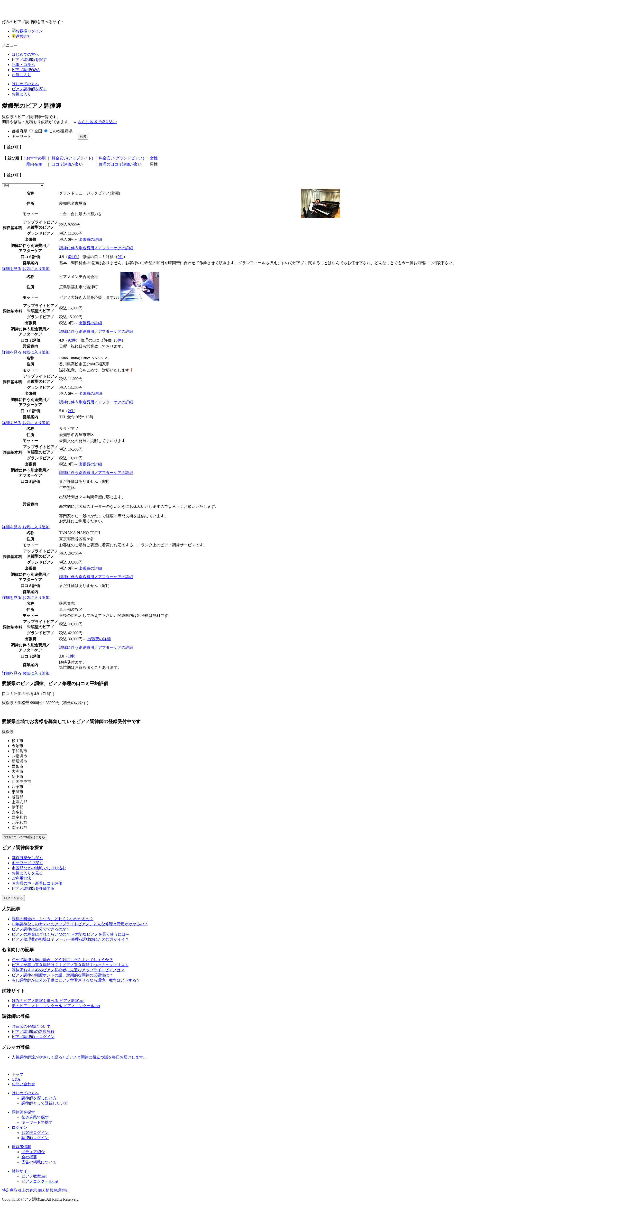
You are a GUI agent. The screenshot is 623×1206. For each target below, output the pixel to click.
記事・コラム (23, 65)
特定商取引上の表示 (19, 1190)
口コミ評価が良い (67, 164)
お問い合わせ (23, 1084)
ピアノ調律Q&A (26, 70)
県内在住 (34, 164)
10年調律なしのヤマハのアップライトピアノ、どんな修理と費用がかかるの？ (80, 924)
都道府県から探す (27, 858)
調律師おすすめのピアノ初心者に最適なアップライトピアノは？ (68, 970)
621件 (73, 257)
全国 (38, 131)
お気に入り (21, 75)
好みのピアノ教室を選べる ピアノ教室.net (48, 1001)
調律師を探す (23, 1112)
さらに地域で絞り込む (97, 122)
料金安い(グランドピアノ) (121, 158)
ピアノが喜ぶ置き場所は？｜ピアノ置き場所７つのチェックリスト (70, 965)
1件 (71, 656)
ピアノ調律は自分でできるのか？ (41, 929)
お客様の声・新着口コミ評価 (37, 883)
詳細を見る (11, 269)
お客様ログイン (29, 31)
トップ (17, 1074)
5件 (118, 340)
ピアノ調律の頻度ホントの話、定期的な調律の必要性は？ (62, 975)
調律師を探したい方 (38, 1098)
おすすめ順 (36, 158)
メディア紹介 (33, 1152)
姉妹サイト (21, 1171)
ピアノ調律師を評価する (33, 888)
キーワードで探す (27, 863)
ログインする (13, 898)
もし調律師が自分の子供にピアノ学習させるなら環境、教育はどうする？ (76, 980)
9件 (120, 257)
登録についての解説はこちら (24, 837)
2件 (71, 411)
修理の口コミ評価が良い (120, 164)
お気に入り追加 (36, 269)
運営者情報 (21, 1147)
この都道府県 (61, 131)
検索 (83, 137)
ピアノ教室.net (33, 1176)
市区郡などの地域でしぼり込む (39, 868)
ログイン (19, 1127)
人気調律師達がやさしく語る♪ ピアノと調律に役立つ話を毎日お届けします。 (79, 1057)
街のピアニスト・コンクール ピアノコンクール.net (56, 1006)
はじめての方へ (25, 54)
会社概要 (29, 1157)
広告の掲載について (38, 1162)
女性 (154, 158)
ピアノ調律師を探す (29, 59)
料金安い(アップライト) (72, 158)
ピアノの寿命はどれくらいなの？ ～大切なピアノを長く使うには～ (70, 934)
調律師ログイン (35, 1138)
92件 (72, 340)
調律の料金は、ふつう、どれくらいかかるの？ (52, 919)
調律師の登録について (31, 1026)
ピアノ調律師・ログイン (33, 1037)
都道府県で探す (35, 1117)
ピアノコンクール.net (39, 1181)
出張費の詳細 (90, 239)
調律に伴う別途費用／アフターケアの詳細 (96, 248)
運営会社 (23, 36)
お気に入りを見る (27, 873)
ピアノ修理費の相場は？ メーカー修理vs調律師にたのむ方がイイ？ (70, 939)
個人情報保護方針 (53, 1190)
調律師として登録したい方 (44, 1103)
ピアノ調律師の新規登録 (33, 1032)
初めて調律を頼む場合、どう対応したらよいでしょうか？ (62, 960)
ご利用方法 (21, 878)
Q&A (16, 1079)
